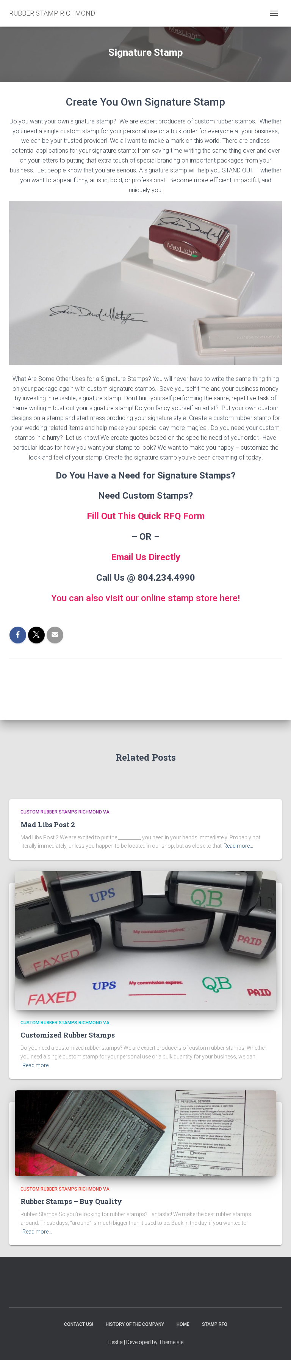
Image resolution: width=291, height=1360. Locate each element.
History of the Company (135, 1324)
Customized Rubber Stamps (67, 1034)
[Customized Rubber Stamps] (145, 940)
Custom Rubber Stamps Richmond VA (65, 812)
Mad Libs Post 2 (47, 824)
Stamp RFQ (214, 1324)
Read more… (238, 846)
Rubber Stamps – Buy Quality (71, 1201)
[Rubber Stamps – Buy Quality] (145, 1133)
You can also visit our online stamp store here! (145, 598)
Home (183, 1324)
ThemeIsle (171, 1342)
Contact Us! (78, 1324)
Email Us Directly (145, 557)
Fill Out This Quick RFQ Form (146, 516)
